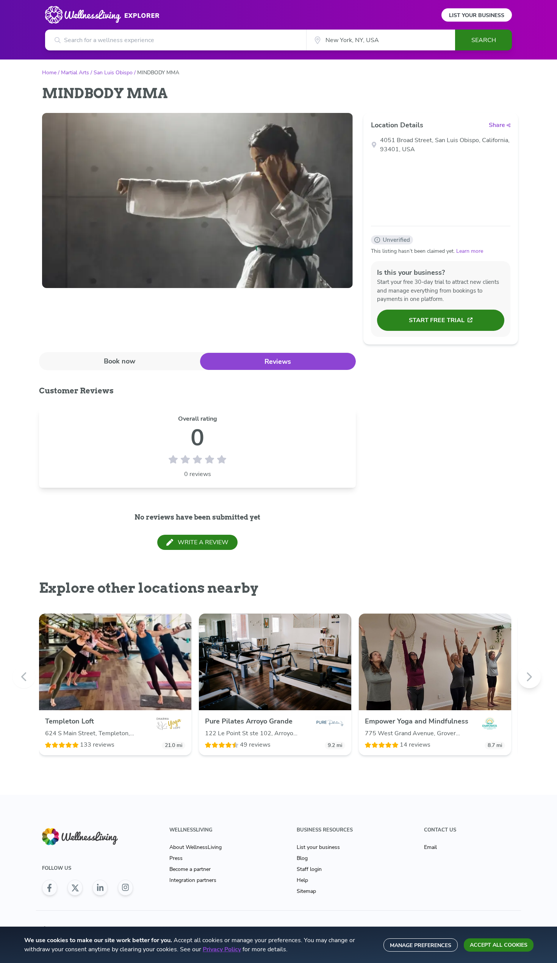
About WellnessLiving (195, 847)
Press (176, 858)
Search (483, 40)
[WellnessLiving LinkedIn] (100, 888)
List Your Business (476, 15)
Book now (119, 361)
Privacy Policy (222, 949)
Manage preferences (420, 945)
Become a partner (190, 869)
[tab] (119, 361)
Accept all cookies (498, 945)
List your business (318, 847)
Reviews (277, 361)
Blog (302, 858)
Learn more (469, 251)
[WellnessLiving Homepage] (87, 836)
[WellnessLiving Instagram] (125, 888)
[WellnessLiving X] (75, 888)
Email (430, 847)
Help (302, 880)
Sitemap (306, 891)
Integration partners (192, 880)
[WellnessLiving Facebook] (49, 888)
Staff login (309, 869)
